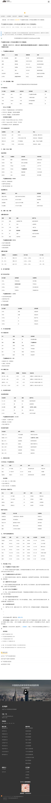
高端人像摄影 (28, 742)
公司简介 (27, 768)
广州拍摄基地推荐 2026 (7, 638)
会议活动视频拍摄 (29, 754)
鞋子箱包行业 (5, 736)
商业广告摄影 (28, 739)
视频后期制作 (28, 763)
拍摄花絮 (20, 16)
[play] (25, 690)
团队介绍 (20, 617)
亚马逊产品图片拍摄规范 (8, 658)
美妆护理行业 (5, 748)
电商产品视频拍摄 (29, 748)
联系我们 (27, 777)
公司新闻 (9, 16)
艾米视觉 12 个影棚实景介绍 (8, 641)
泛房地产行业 (5, 742)
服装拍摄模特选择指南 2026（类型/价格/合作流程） (15, 647)
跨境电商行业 (5, 739)
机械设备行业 (5, 733)
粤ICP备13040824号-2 (7, 796)
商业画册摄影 (28, 736)
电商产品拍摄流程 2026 (7, 634)
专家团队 (27, 774)
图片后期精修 (28, 760)
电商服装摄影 (28, 731)
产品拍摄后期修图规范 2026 (8, 636)
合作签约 (3, 16)
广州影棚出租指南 (6, 661)
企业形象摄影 (28, 745)
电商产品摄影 (28, 733)
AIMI (8, 19)
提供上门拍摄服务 (29, 728)
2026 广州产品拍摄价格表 (8, 656)
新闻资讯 (12, 19)
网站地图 (5, 799)
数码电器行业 (5, 754)
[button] (48, 1)
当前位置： (4, 19)
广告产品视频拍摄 (29, 751)
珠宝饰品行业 (5, 745)
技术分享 (15, 16)
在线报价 (25, 626)
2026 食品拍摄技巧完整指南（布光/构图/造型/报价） (15, 645)
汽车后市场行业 (5, 751)
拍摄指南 (26, 16)
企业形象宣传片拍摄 (30, 757)
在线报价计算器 (6, 664)
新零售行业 (4, 731)
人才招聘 (27, 771)
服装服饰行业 (5, 728)
